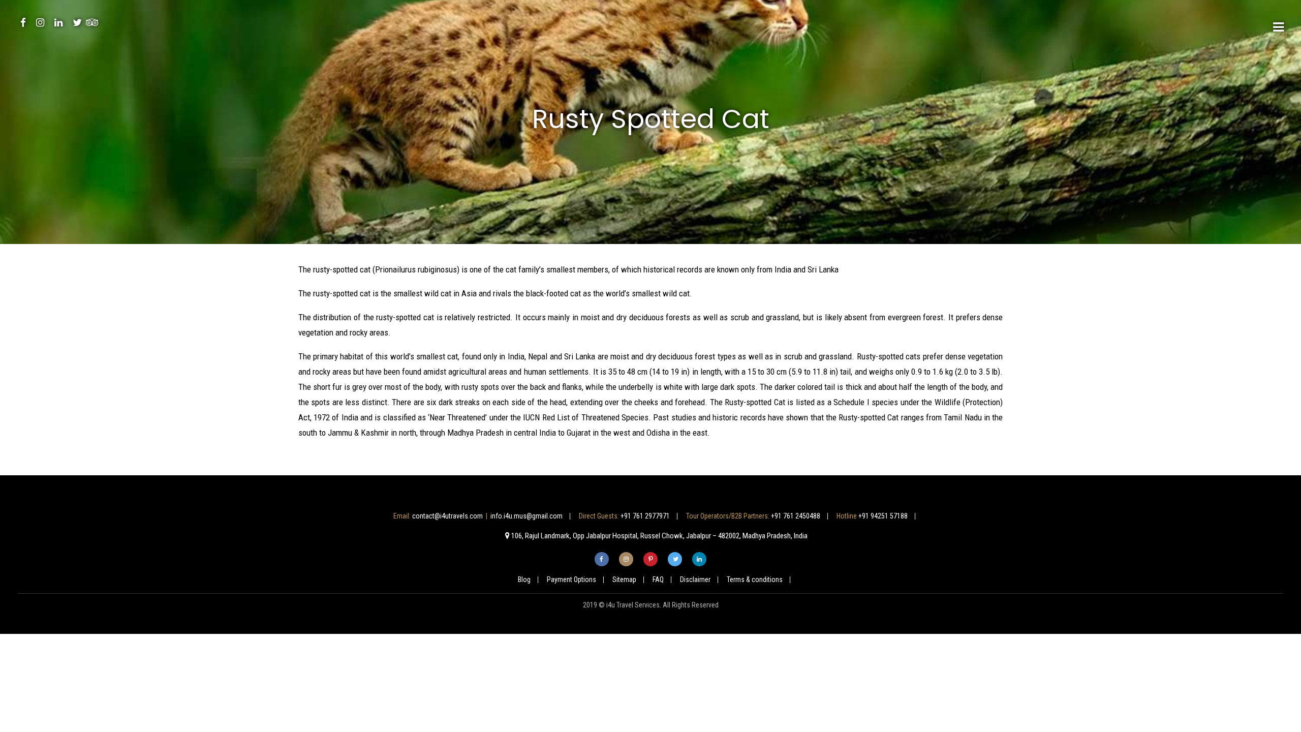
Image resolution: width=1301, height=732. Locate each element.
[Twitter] (77, 22)
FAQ (658, 579)
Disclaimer (695, 579)
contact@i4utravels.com (447, 516)
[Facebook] (23, 22)
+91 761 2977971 (645, 516)
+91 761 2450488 (795, 516)
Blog (524, 579)
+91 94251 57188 (883, 516)
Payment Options (571, 579)
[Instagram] (40, 22)
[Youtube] (58, 22)
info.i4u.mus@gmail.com (526, 516)
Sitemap (624, 579)
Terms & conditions (755, 579)
